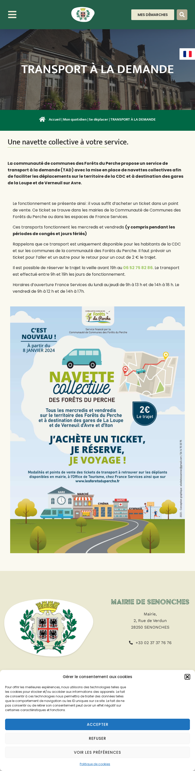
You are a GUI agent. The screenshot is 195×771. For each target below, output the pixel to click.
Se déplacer (98, 119)
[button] (187, 676)
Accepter (97, 724)
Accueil (55, 119)
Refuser (97, 738)
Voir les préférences (97, 752)
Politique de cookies (95, 764)
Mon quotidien (75, 119)
